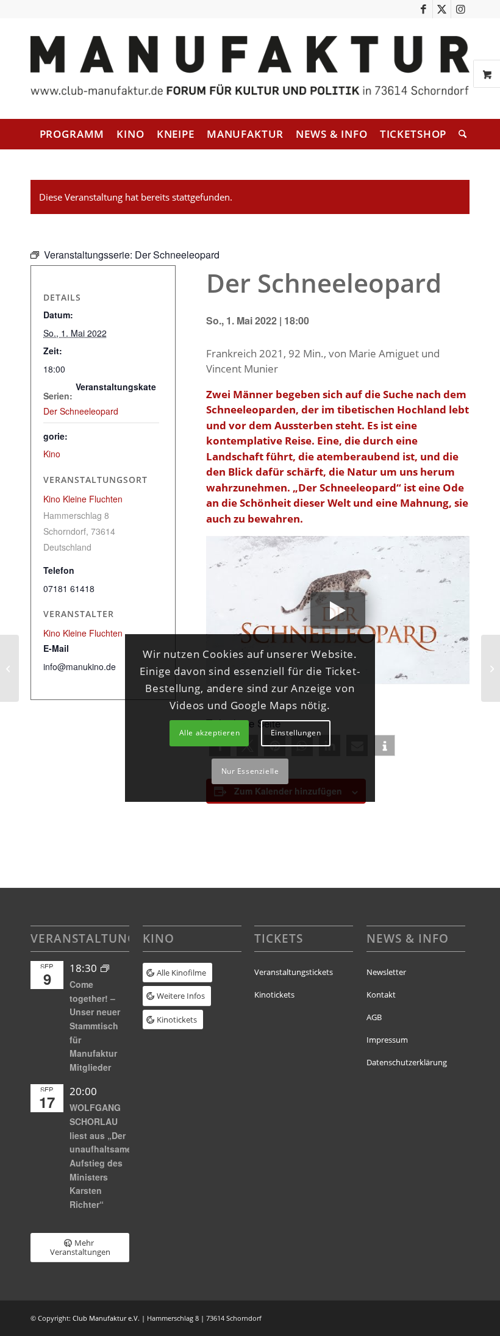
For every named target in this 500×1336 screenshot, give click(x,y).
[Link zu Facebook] (423, 9)
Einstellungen (296, 732)
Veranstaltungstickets (293, 971)
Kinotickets (274, 994)
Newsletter (386, 971)
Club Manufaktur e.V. (106, 1318)
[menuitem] (72, 134)
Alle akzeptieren (209, 732)
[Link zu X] (442, 9)
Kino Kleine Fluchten (83, 499)
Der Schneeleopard (80, 411)
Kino (51, 454)
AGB (374, 1017)
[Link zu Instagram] (460, 9)
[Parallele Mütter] (9, 668)
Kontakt (381, 994)
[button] (384, 745)
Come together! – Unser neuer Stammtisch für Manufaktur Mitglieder (95, 1025)
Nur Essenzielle (250, 771)
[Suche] (459, 134)
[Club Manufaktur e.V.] (250, 68)
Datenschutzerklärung (406, 1062)
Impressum (387, 1039)
